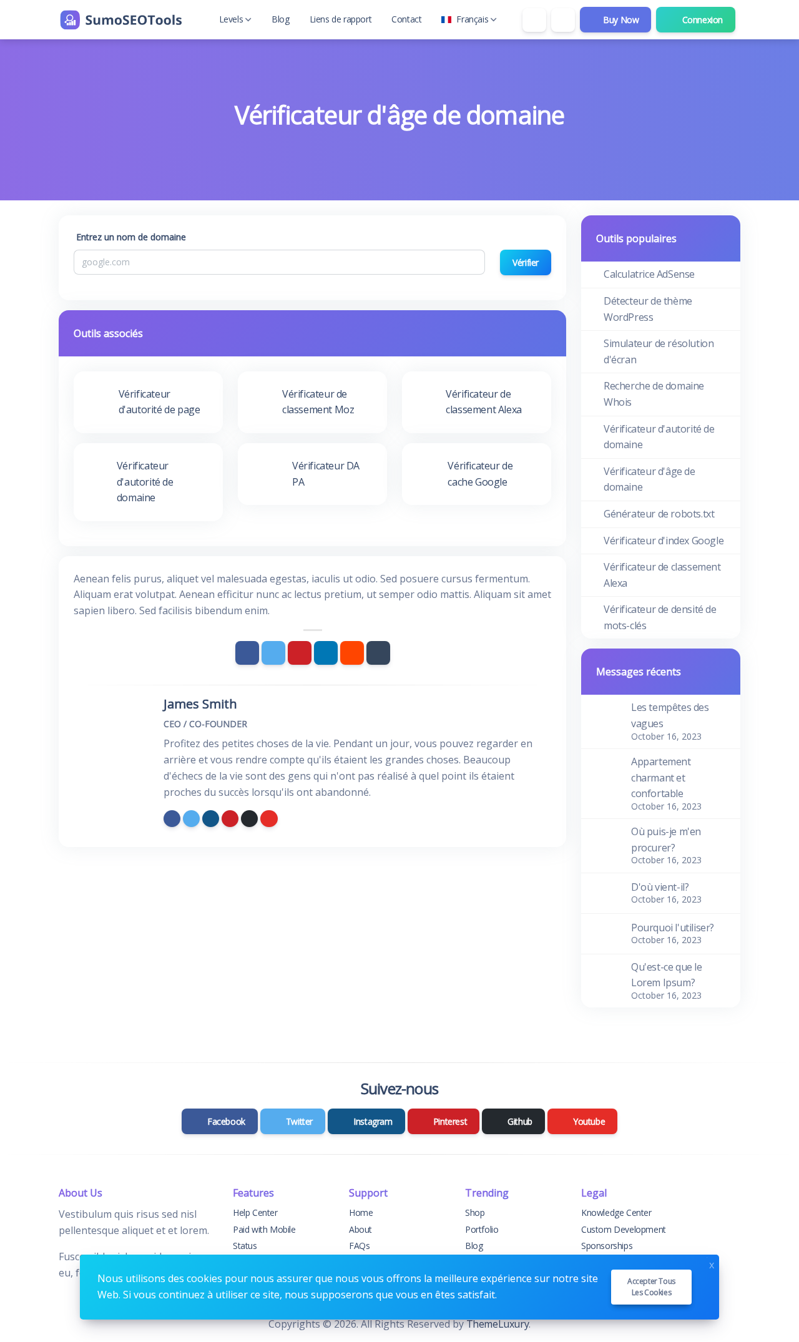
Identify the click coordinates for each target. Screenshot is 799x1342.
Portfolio (481, 1229)
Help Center (255, 1212)
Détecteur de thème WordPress (648, 309)
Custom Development (623, 1229)
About (360, 1229)
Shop (474, 1212)
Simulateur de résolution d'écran (658, 351)
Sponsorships (606, 1245)
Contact (406, 19)
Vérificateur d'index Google (663, 540)
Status (245, 1245)
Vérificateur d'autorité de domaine (659, 437)
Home (361, 1212)
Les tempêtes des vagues (670, 715)
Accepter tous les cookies (651, 1287)
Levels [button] (231, 19)
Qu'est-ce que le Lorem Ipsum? (666, 975)
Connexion (701, 20)
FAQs (359, 1245)
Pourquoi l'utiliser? (672, 927)
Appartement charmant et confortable (661, 777)
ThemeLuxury (497, 1324)
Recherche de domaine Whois (654, 394)
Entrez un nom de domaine (131, 237)
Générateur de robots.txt (659, 514)
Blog (280, 19)
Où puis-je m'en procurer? (666, 840)
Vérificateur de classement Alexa (662, 575)
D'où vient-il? (660, 887)
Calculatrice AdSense (649, 274)
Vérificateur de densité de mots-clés (660, 617)
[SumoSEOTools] (121, 19)
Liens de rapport (341, 19)
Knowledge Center (616, 1212)
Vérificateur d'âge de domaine (649, 479)
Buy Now (620, 20)
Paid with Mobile (264, 1229)
